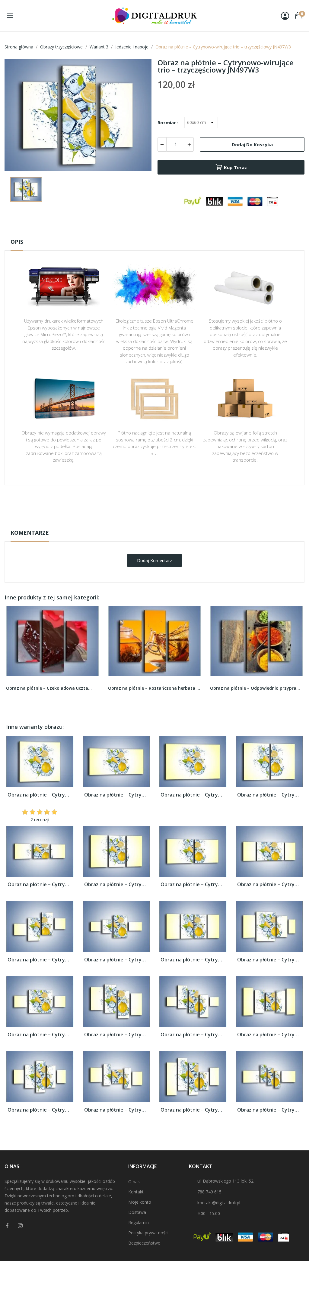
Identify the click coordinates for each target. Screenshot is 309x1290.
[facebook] (7, 1226)
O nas (134, 1181)
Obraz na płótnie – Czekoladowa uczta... (49, 688)
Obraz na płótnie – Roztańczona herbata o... (154, 688)
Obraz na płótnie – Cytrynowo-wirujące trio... (40, 795)
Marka (136, 504)
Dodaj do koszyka (252, 144)
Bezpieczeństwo (144, 1243)
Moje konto (139, 1202)
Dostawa (137, 1212)
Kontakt (136, 1192)
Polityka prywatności (148, 1233)
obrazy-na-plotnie (162, 504)
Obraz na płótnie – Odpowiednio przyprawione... (256, 688)
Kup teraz (235, 167)
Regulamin (138, 1222)
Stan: (148, 522)
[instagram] (20, 1226)
